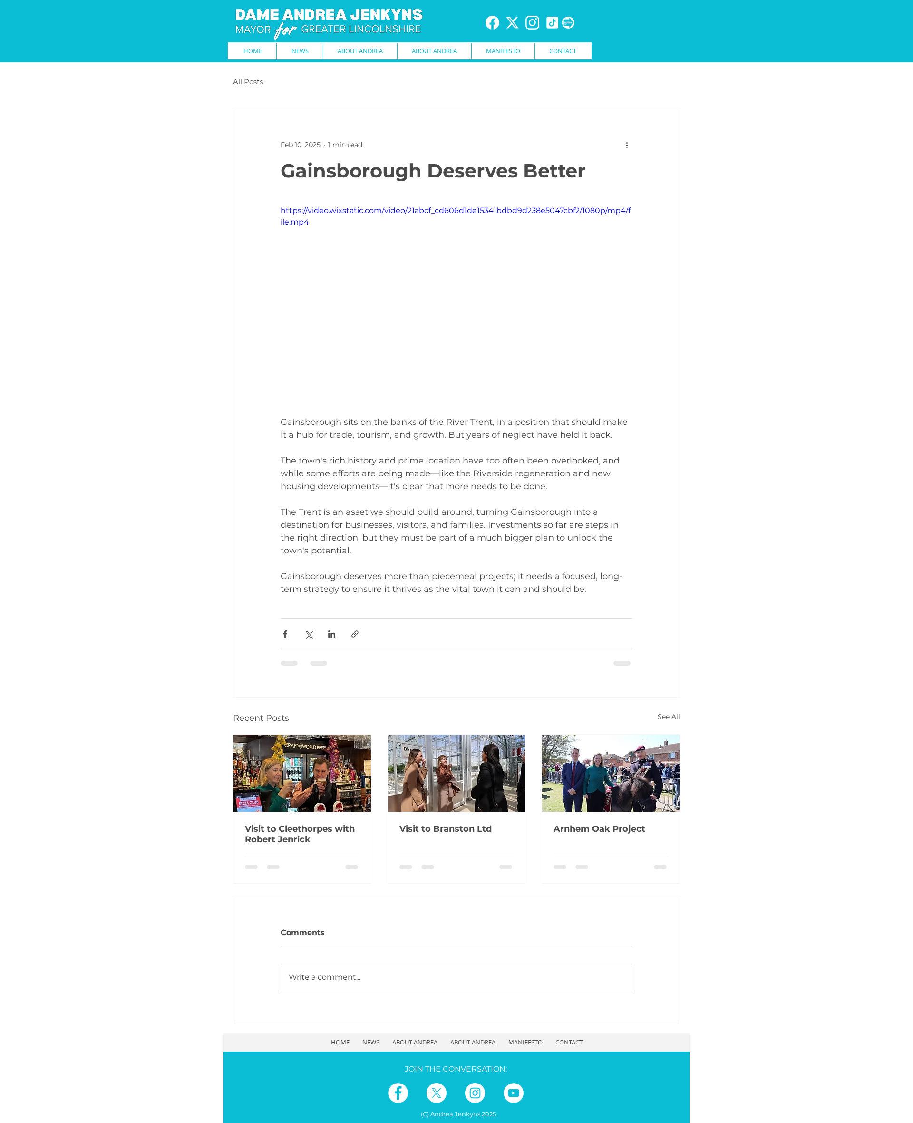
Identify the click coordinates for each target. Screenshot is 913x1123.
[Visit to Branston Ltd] (456, 773)
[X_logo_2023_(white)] (512, 23)
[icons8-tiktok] (552, 23)
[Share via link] (354, 634)
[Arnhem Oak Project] (611, 773)
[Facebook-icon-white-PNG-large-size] (492, 23)
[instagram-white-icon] (532, 23)
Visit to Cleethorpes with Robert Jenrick (300, 834)
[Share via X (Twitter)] (308, 634)
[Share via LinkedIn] (331, 634)
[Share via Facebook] (285, 634)
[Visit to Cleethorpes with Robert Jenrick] (302, 773)
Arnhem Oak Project (599, 829)
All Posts (248, 81)
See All (669, 716)
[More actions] (626, 144)
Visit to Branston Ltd (445, 829)
